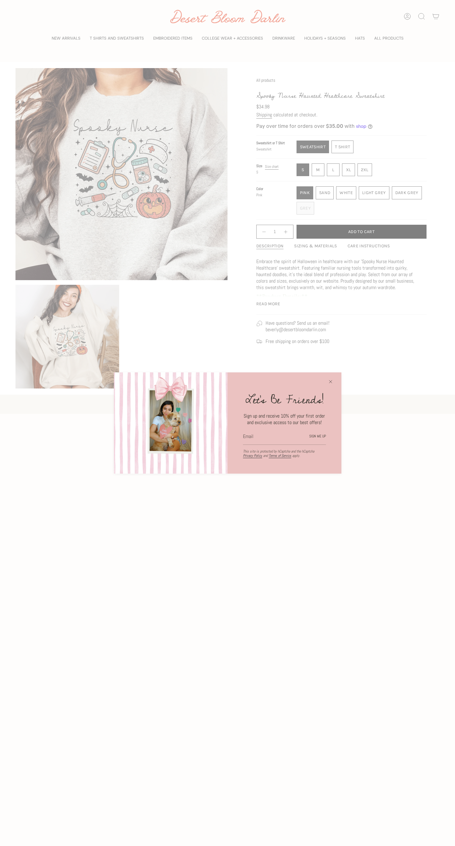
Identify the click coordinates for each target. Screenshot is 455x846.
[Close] (330, 381)
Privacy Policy (252, 455)
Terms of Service (280, 455)
